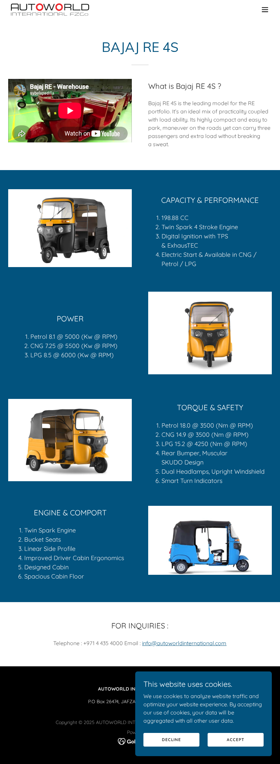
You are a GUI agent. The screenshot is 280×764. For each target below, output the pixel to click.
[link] (50, 9)
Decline (171, 739)
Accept (235, 739)
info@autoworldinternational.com (184, 643)
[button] (265, 9)
